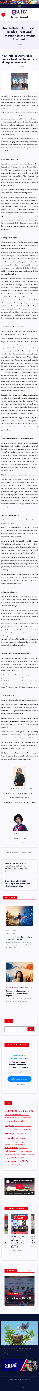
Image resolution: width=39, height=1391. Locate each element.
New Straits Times (26, 1151)
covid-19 (16, 1130)
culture (22, 1130)
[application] (19, 1186)
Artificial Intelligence (12, 931)
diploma (13, 1134)
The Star (26, 1161)
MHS (26, 1147)
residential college (27, 1154)
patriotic (6, 1154)
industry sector (13, 1144)
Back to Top (20, 1387)
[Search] (31, 1029)
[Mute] (29, 1193)
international (11, 1147)
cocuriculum (8, 1117)
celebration (24, 931)
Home (19, 44)
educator (10, 1138)
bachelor (20, 1111)
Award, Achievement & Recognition (19, 1217)
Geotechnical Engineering (13, 1142)
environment (20, 1138)
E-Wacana (10, 67)
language (9, 987)
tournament (8, 1165)
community (27, 1117)
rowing (6, 1158)
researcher (17, 1154)
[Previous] (17, 1255)
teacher (18, 1161)
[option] (19, 1233)
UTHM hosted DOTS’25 (18, 1298)
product (12, 1154)
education (21, 1134)
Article (3, 67)
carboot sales (8, 1114)
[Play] (7, 1193)
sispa (9, 1158)
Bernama (28, 1111)
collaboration (17, 1117)
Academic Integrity (13, 852)
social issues (17, 987)
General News (13, 1293)
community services (20, 1125)
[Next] (21, 1255)
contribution (8, 1130)
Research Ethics (28, 852)
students (11, 1161)
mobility (8, 1151)
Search (8, 1021)
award (6, 1111)
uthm (19, 1165)
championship (25, 1114)
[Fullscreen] (32, 1193)
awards (12, 1110)
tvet (14, 1165)
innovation (21, 1144)
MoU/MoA (16, 1151)
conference (28, 1125)
